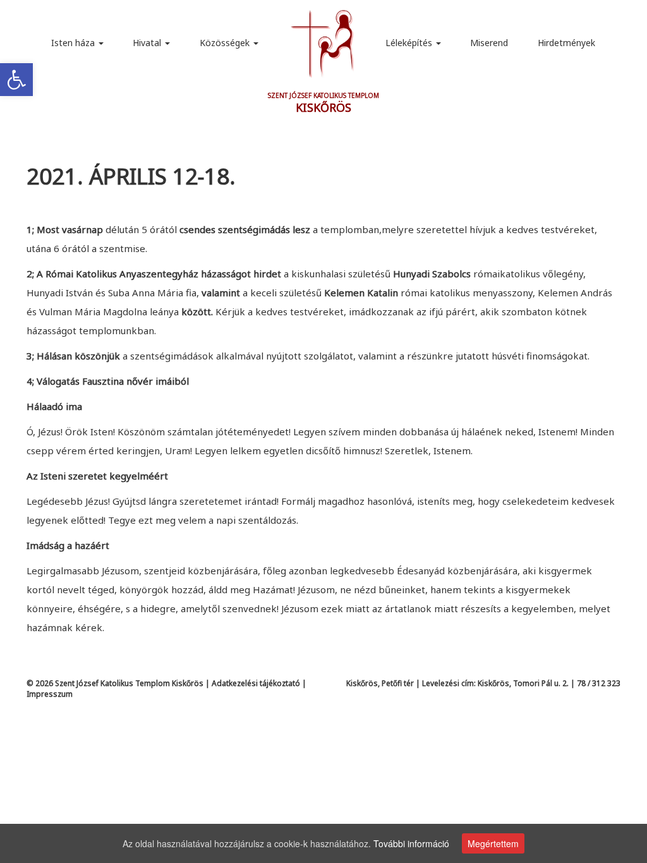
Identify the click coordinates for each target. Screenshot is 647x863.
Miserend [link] (489, 43)
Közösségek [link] (226, 43)
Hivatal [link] (148, 43)
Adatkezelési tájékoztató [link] (256, 683)
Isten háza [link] (74, 43)
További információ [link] (411, 843)
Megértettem (493, 843)
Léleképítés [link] (410, 43)
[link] (16, 79)
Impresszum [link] (50, 694)
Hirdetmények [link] (566, 43)
